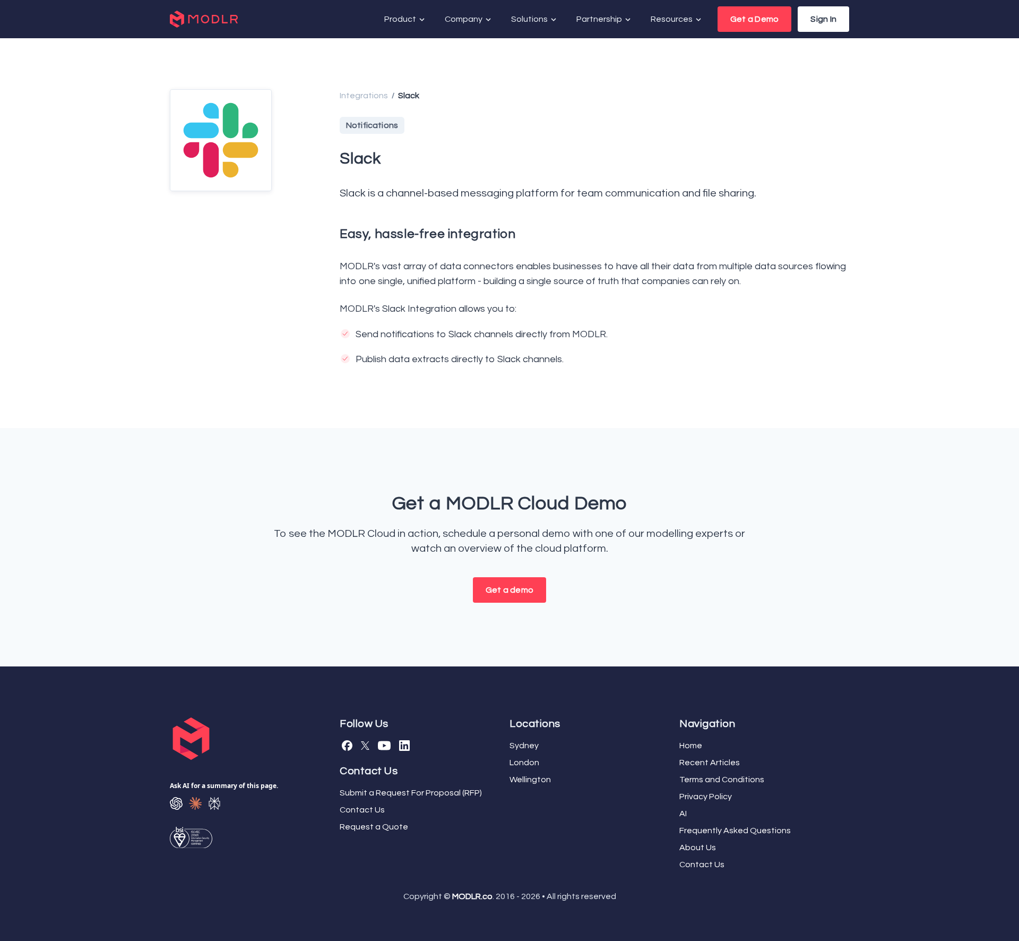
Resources (672, 19)
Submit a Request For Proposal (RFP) (411, 793)
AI (683, 813)
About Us (697, 847)
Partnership (600, 19)
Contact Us (362, 810)
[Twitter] (365, 745)
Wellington (530, 779)
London (524, 762)
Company (464, 19)
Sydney (524, 745)
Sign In (823, 19)
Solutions (530, 19)
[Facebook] (347, 745)
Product (401, 19)
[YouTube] (384, 745)
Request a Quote (374, 827)
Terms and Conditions (721, 779)
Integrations (364, 95)
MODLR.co (472, 896)
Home (690, 745)
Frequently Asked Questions (735, 830)
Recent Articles (709, 762)
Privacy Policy (705, 796)
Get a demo (509, 590)
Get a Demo (754, 19)
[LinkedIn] (404, 745)
